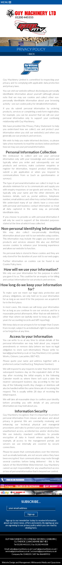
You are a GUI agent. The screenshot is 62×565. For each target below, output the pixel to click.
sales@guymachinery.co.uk (21, 549)
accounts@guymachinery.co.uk (44, 551)
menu (5, 2)
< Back (31, 54)
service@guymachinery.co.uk (17, 551)
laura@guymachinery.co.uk (16, 352)
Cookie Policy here (12, 264)
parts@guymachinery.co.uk (44, 549)
